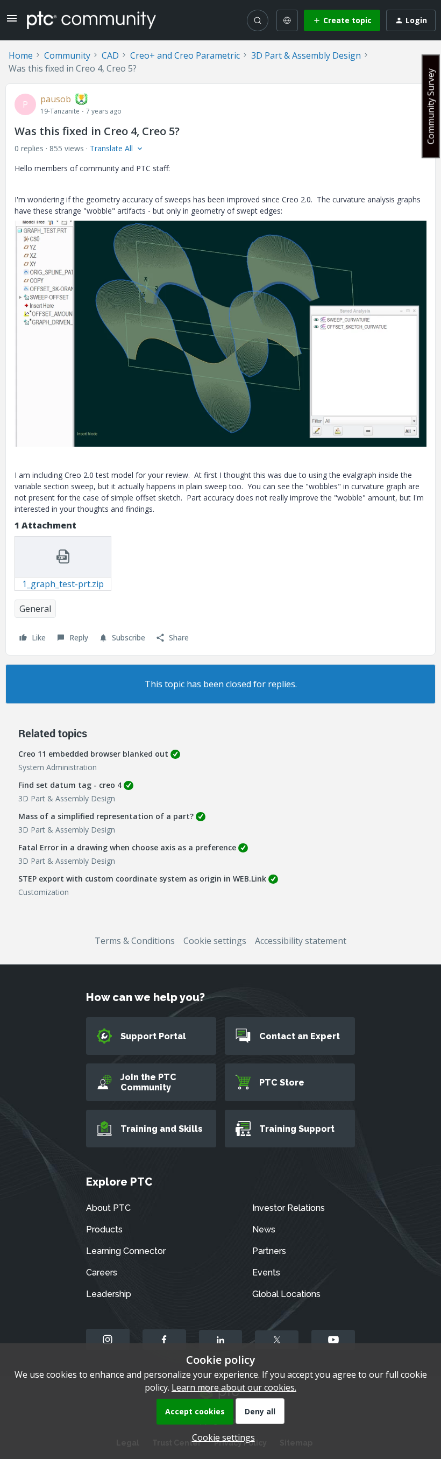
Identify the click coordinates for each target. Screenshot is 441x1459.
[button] (11, 21)
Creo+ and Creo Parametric (185, 55)
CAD (110, 55)
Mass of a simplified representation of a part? (106, 816)
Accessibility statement (300, 941)
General (35, 609)
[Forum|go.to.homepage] (91, 20)
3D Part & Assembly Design (306, 55)
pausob (55, 99)
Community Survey (431, 106)
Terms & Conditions (135, 941)
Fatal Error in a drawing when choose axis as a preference (127, 847)
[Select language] (287, 20)
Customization (43, 892)
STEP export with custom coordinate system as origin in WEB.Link (142, 878)
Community (67, 55)
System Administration (57, 767)
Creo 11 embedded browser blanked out (93, 754)
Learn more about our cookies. (234, 1387)
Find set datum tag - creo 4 (70, 785)
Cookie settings (214, 941)
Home (21, 55)
